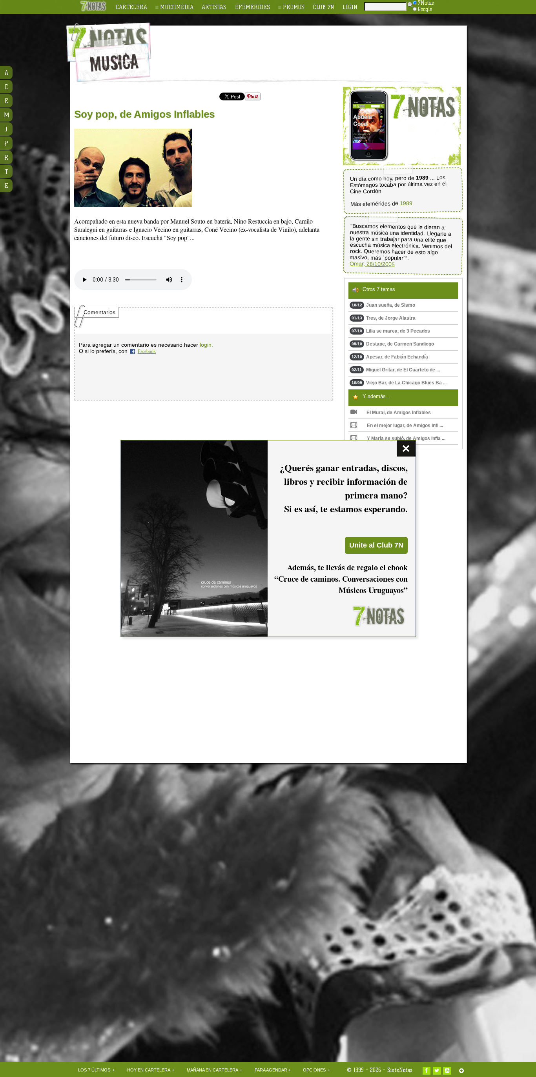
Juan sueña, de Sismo (383, 305)
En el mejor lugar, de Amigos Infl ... (405, 425)
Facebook (147, 351)
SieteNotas (399, 1070)
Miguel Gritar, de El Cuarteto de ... (396, 370)
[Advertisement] (319, 47)
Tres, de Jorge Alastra (384, 318)
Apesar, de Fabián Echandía (390, 357)
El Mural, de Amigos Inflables (398, 412)
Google (425, 9)
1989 (405, 203)
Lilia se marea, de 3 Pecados (391, 331)
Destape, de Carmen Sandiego (393, 344)
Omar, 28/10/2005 (372, 263)
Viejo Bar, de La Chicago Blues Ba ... (399, 383)
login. (206, 345)
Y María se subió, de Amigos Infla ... (406, 438)
